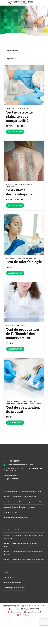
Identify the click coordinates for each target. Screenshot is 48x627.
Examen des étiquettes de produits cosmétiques (19, 507)
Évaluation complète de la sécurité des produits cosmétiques (23, 502)
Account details (8, 577)
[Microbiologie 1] (24, 234)
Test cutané (25, 184)
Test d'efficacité (12, 184)
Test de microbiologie (24, 262)
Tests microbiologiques (27, 258)
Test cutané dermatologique (19, 192)
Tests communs (35, 403)
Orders (5, 572)
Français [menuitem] (15, 609)
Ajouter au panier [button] (15, 273)
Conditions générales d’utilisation (14, 588)
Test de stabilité (24, 108)
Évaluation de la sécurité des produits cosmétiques (20, 496)
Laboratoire (10, 108)
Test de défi (10, 326)
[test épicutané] (24, 161)
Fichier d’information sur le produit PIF (15, 518)
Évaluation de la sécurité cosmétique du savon (18, 530)
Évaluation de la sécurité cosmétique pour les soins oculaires (23, 560)
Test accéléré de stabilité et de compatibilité (19, 116)
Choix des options (15, 132)
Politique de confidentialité (12, 582)
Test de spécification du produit (23, 409)
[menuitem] (11, 605)
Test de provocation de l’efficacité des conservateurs (22, 333)
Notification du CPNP (10, 512)
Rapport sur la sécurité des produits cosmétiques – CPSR (22, 491)
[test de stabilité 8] (24, 85)
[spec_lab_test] (24, 378)
